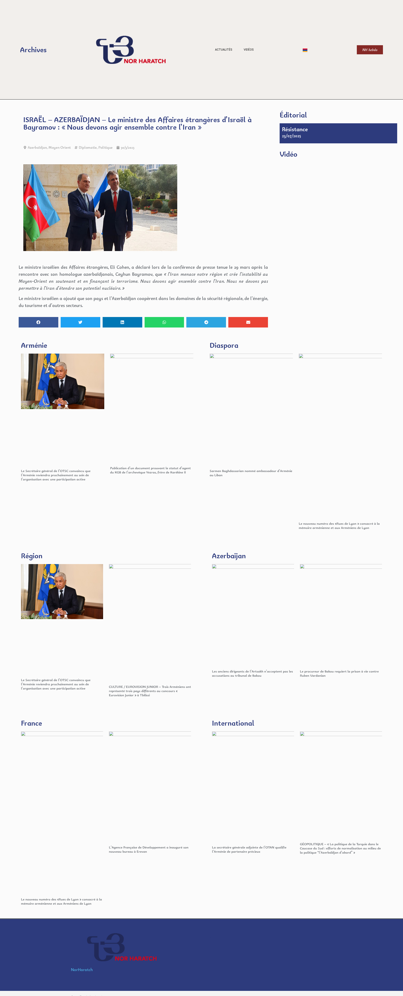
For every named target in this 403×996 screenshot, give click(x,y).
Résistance (295, 129)
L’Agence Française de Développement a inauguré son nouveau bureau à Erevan (148, 849)
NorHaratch (82, 969)
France (31, 723)
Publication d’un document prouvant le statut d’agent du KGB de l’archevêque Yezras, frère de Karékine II (150, 470)
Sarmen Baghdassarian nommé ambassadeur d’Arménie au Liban (251, 473)
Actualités (223, 49)
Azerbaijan (229, 555)
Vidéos (249, 49)
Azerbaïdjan (37, 147)
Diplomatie (88, 147)
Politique (105, 147)
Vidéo (288, 154)
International (233, 723)
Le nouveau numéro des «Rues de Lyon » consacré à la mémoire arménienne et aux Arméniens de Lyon (339, 525)
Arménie (34, 345)
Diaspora (224, 345)
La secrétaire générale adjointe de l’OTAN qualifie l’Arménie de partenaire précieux (249, 849)
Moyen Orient (60, 147)
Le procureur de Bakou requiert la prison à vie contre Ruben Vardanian (339, 673)
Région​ (31, 555)
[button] (38, 322)
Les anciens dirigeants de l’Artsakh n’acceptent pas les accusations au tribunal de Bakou (252, 673)
